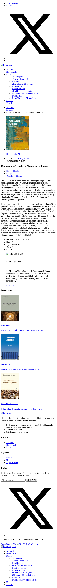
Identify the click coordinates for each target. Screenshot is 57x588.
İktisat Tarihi (17, 96)
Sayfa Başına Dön (8, 544)
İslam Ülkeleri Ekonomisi (22, 84)
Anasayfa (10, 69)
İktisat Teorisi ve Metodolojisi (24, 98)
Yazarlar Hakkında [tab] (14, 176)
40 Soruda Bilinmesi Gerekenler (25, 93)
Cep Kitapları (17, 77)
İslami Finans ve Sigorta (22, 91)
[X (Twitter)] (31, 58)
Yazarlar (9, 103)
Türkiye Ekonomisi (20, 79)
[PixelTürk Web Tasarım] (27, 544)
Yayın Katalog (12, 462)
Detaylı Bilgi (11, 285)
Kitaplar (9, 100)
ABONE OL (31, 480)
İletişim (9, 6)
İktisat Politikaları (19, 81)
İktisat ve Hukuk (19, 86)
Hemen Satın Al (13, 154)
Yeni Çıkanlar (12, 3)
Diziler (9, 74)
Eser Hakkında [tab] (12, 171)
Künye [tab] (9, 173)
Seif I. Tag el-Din (21, 158)
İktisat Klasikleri (18, 88)
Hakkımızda (11, 72)
